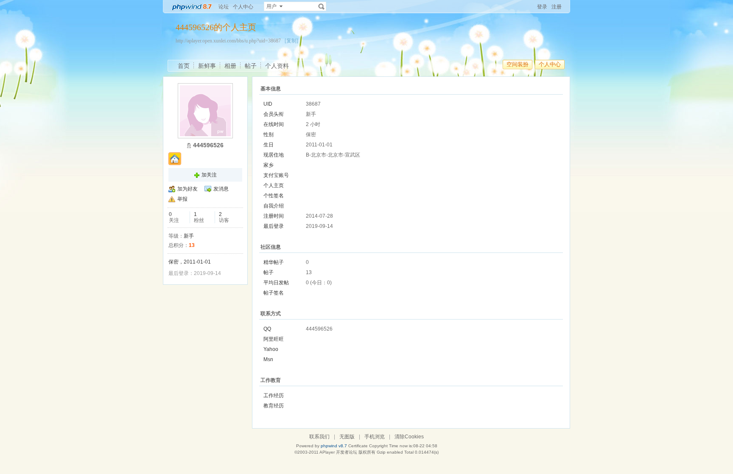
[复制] (291, 41)
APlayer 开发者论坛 (338, 452)
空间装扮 (517, 64)
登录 (542, 6)
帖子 (251, 65)
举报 (182, 199)
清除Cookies (409, 437)
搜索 (321, 6)
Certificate (358, 445)
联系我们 (319, 437)
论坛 (223, 6)
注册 (556, 6)
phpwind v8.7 (334, 445)
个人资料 (277, 65)
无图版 (347, 437)
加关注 (209, 175)
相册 (230, 65)
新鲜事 (207, 65)
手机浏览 (374, 437)
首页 (184, 65)
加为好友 (187, 189)
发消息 (221, 189)
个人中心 (243, 6)
